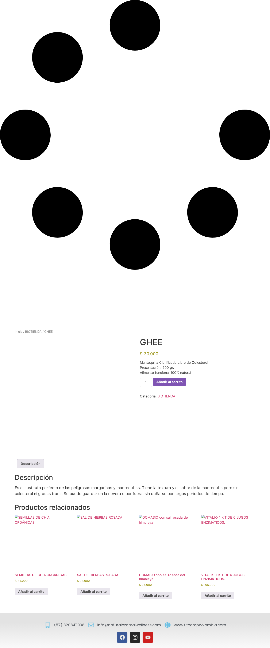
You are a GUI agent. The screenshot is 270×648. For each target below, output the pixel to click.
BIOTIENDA (33, 332)
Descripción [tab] (30, 464)
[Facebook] (122, 637)
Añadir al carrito (169, 382)
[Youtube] (148, 637)
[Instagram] (135, 637)
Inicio (18, 332)
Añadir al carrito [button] (31, 591)
